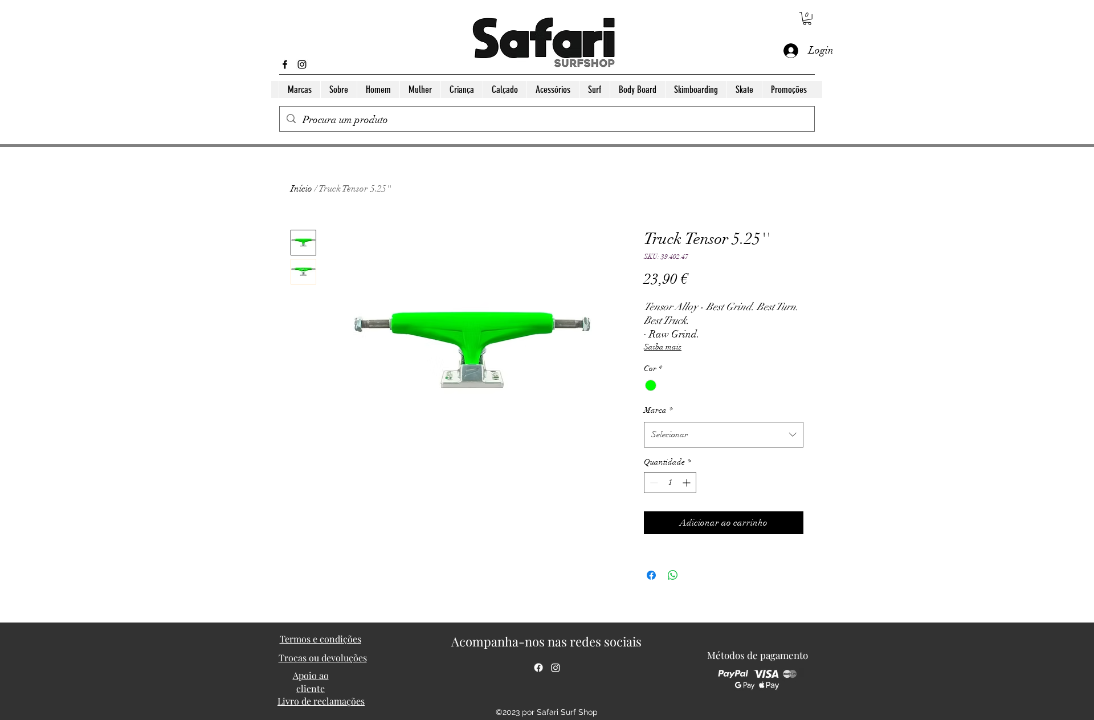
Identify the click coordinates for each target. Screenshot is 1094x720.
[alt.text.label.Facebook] (285, 64)
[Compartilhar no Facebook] (651, 575)
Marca (658, 410)
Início (301, 188)
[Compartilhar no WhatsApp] (673, 575)
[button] (807, 18)
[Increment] (687, 483)
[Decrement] (653, 483)
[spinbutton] (670, 483)
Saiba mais (662, 347)
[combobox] (723, 434)
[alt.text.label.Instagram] (302, 64)
